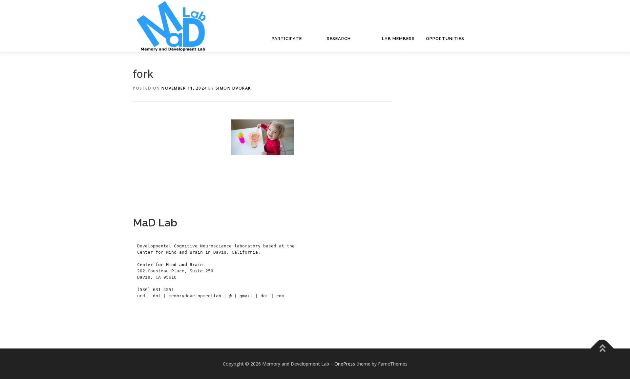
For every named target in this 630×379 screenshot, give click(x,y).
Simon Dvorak (233, 88)
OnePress (344, 364)
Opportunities (445, 38)
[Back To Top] (602, 348)
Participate (287, 38)
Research (339, 38)
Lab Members (398, 38)
